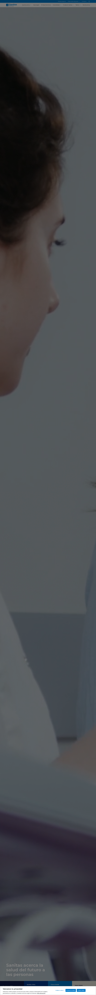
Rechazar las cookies (70, 990)
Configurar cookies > (59, 990)
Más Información (41, 993)
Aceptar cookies (81, 990)
